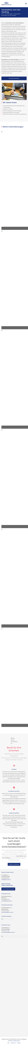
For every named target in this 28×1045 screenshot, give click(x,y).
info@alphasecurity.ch (6, 879)
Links (8, 1042)
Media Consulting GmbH (14, 1040)
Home (2, 13)
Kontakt (19, 1042)
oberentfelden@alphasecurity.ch (8, 932)
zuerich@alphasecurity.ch (6, 901)
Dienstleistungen (9, 13)
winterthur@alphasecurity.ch (7, 912)
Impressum (13, 1042)
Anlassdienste (17, 13)
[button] (26, 3)
